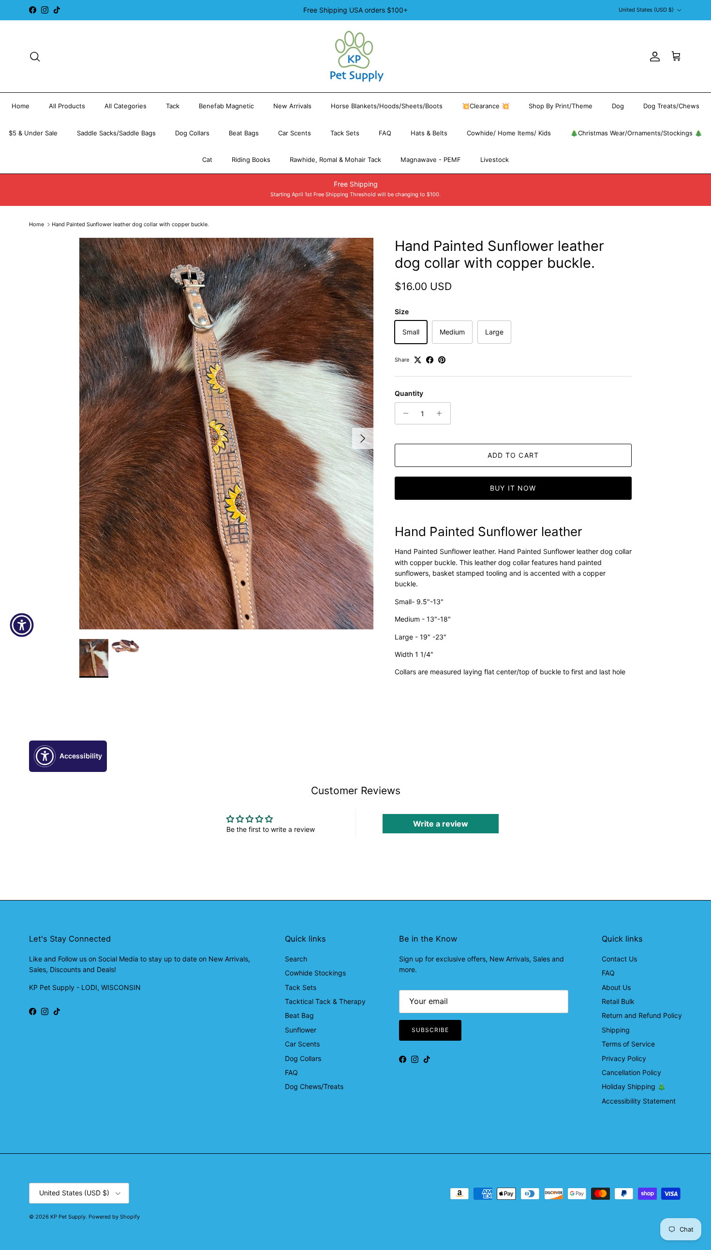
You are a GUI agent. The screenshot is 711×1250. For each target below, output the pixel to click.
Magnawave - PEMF (430, 159)
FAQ (385, 133)
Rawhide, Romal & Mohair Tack (335, 159)
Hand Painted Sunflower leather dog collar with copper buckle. (130, 224)
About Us (616, 987)
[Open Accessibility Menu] (22, 625)
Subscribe (430, 1029)
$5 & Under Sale (33, 133)
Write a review (440, 823)
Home (21, 106)
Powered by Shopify (114, 1216)
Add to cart (513, 455)
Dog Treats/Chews (671, 106)
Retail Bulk (618, 1001)
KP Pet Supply (68, 1216)
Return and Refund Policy (642, 1015)
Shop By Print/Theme (560, 106)
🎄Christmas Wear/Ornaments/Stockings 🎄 (636, 133)
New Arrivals (292, 106)
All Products (67, 106)
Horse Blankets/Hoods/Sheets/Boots (387, 106)
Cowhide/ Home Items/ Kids (509, 133)
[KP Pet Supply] (356, 56)
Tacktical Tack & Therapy (325, 1001)
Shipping (616, 1030)
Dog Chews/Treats (314, 1086)
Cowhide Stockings (315, 973)
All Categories (125, 106)
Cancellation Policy (631, 1072)
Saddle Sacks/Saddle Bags (116, 133)
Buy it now (513, 488)
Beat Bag (299, 1015)
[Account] (653, 56)
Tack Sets (344, 133)
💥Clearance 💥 (485, 106)
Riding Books (251, 159)
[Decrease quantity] (403, 413)
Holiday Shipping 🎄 (634, 1086)
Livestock (494, 159)
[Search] (35, 56)
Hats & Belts (429, 133)
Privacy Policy (624, 1058)
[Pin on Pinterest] (441, 359)
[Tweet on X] (417, 359)
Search (296, 959)
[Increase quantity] (441, 413)
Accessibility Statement (639, 1101)
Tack (172, 106)
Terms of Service (628, 1044)
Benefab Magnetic (226, 106)
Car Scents (294, 133)
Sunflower (300, 1030)
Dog (618, 106)
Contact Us (619, 959)
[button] (68, 756)
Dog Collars (192, 133)
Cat (207, 159)
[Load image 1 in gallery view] (226, 433)
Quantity (409, 393)
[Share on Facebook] (429, 359)
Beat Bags (244, 133)
